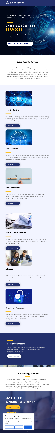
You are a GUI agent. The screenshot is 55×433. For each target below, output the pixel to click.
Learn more (12, 125)
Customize (9, 427)
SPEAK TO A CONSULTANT (19, 44)
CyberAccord (20, 431)
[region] (18, 421)
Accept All (28, 427)
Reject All (19, 427)
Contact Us (12, 407)
